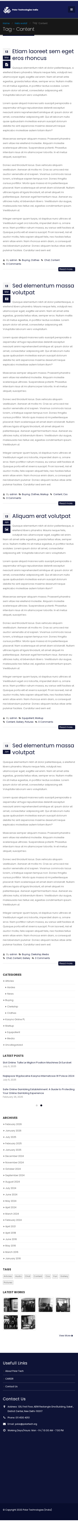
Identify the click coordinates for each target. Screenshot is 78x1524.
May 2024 (10, 1201)
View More (65, 1335)
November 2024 (14, 1162)
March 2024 (12, 1213)
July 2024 (10, 1188)
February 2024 (13, 1220)
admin (13, 260)
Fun (55, 1276)
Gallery (20, 721)
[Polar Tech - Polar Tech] (22, 9)
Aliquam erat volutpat (41, 516)
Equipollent (28, 718)
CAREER (9, 1378)
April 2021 (10, 1226)
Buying (26, 260)
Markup (44, 494)
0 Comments (13, 263)
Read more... (66, 269)
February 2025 (13, 1143)
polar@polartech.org (26, 1424)
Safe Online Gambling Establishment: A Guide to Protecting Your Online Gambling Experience (39, 1091)
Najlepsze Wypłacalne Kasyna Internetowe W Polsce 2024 (38, 1076)
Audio (18, 1276)
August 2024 (12, 1181)
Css (65, 494)
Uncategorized (14, 1044)
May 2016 (10, 1245)
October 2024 (13, 1168)
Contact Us (11, 1386)
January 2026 (13, 1130)
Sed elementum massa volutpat (43, 289)
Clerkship (36, 954)
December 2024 (14, 1156)
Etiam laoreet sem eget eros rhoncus (43, 55)
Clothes (35, 260)
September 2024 (15, 1175)
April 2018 (10, 1232)
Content (55, 260)
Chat (47, 260)
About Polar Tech (14, 1371)
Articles (9, 981)
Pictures (29, 721)
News (10, 993)
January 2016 (13, 1258)
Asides (11, 987)
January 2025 (13, 1149)
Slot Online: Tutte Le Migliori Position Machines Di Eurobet (37, 1062)
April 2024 (10, 1207)
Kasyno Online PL (15, 1019)
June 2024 (11, 1194)
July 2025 (10, 1137)
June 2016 (11, 1239)
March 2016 (11, 1252)
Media (45, 954)
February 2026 (13, 1124)
